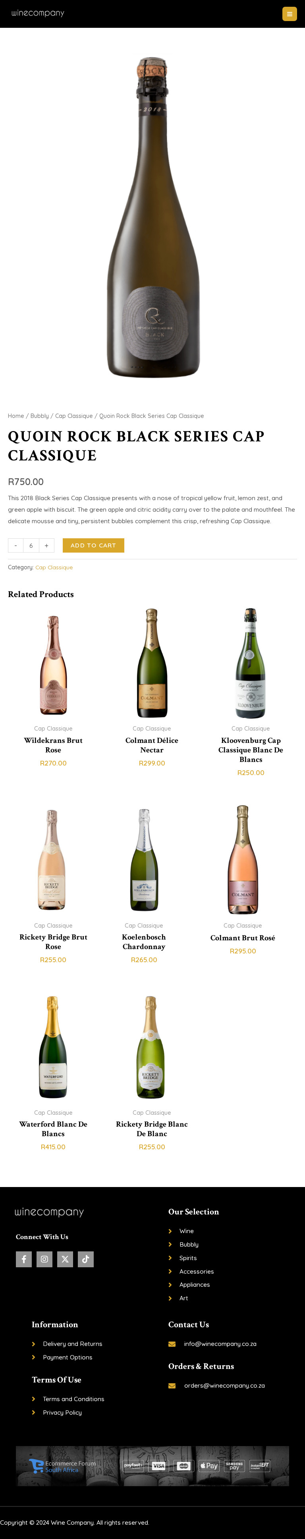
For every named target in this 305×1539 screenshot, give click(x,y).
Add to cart (93, 545)
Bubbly (40, 416)
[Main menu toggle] (289, 14)
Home (16, 416)
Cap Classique (74, 416)
